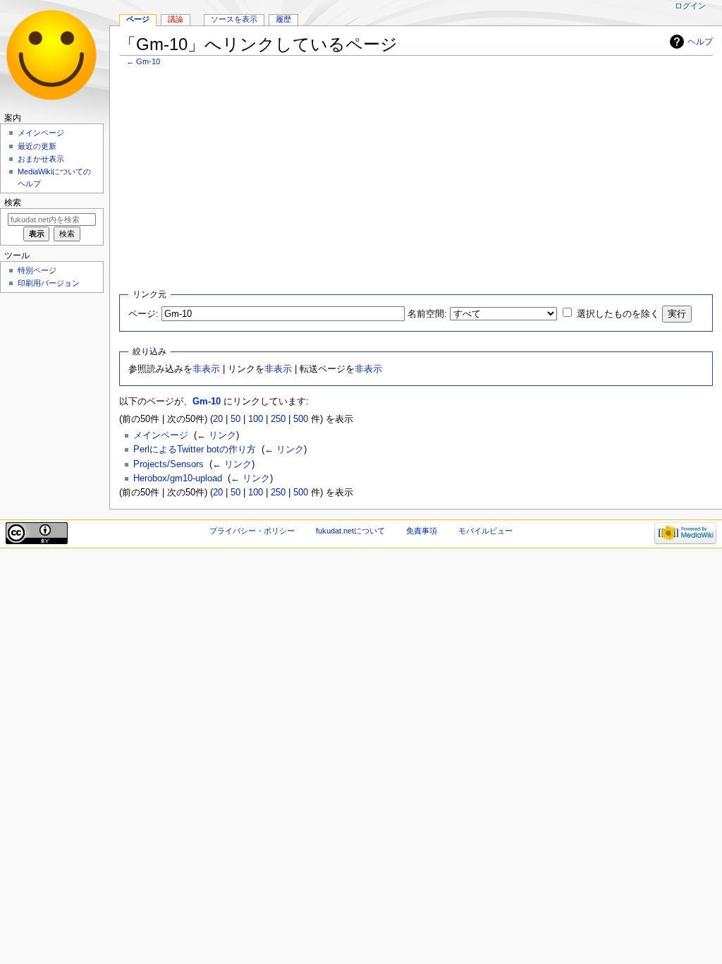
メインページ (160, 435)
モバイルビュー (485, 530)
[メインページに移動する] (54, 54)
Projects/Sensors (168, 464)
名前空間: (427, 314)
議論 (175, 19)
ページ (137, 19)
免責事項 (421, 530)
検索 (12, 202)
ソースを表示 (234, 19)
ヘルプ (700, 42)
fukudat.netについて (350, 530)
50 (235, 419)
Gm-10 (148, 61)
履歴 (283, 19)
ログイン (690, 5)
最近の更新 (37, 146)
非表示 (206, 369)
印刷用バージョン (49, 283)
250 (278, 419)
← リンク (216, 435)
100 (255, 419)
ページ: (143, 314)
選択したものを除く (618, 314)
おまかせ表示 (41, 159)
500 (300, 419)
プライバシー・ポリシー (252, 530)
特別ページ (37, 270)
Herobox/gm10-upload (177, 478)
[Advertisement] (416, 176)
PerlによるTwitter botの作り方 (194, 449)
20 (218, 419)
